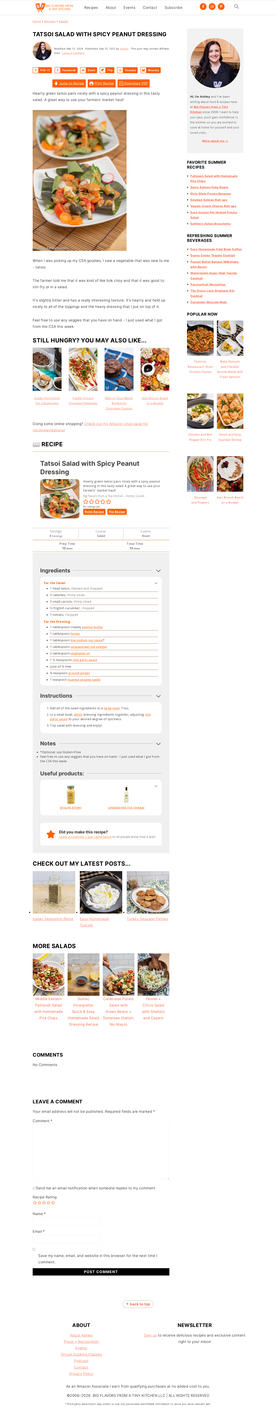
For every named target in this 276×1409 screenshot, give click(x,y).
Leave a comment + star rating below (85, 837)
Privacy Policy (81, 1374)
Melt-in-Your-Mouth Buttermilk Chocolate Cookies (119, 403)
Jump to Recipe (71, 83)
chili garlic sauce (85, 660)
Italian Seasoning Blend (53, 919)
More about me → (215, 141)
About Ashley (81, 1335)
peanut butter (92, 627)
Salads (63, 21)
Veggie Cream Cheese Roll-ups (213, 206)
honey (75, 634)
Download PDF (136, 83)
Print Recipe (104, 83)
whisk (78, 714)
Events (129, 8)
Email (39, 1231)
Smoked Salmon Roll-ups (208, 200)
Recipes (91, 8)
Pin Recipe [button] (117, 512)
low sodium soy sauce (87, 640)
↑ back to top (138, 1304)
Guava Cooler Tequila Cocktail (212, 255)
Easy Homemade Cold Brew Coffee (216, 249)
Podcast (81, 1361)
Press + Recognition (81, 1342)
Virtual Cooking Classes (81, 1354)
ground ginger (79, 673)
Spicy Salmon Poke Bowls (209, 187)
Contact (150, 8)
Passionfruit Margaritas (208, 284)
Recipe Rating (45, 1197)
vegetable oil (80, 653)
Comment (43, 1121)
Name (39, 1214)
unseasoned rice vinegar (89, 647)
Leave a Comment (73, 52)
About (111, 8)
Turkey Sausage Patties (147, 919)
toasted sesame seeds (84, 680)
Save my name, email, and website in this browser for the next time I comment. (97, 1259)
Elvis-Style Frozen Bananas (210, 193)
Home (37, 21)
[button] (85, 501)
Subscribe (173, 8)
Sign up (150, 1335)
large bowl (112, 708)
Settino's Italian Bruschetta (210, 223)
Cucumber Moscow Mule (208, 302)
